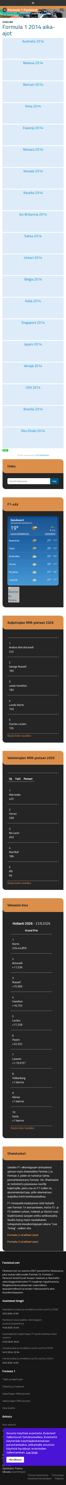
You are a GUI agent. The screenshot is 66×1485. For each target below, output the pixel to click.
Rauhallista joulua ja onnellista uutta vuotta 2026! (30, 1311)
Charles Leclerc (18, 724)
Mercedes (15, 794)
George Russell (17, 666)
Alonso (16, 1097)
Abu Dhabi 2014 (33, 430)
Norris (15, 944)
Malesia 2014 (33, 62)
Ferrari (13, 814)
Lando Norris (16, 705)
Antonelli (17, 963)
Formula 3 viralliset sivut (22, 1241)
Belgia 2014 (33, 279)
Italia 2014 (33, 300)
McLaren (14, 833)
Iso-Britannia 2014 (33, 214)
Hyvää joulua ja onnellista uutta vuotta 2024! (27, 1360)
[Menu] (62, 10)
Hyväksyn (15, 1459)
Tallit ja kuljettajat (12, 1379)
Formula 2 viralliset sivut (22, 1235)
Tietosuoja (57, 1475)
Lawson (16, 1059)
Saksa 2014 (33, 235)
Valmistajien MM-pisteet (16, 1401)
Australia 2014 (33, 41)
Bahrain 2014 (33, 84)
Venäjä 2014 (33, 365)
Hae (54, 481)
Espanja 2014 (33, 127)
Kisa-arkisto (9, 1424)
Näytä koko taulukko (19, 735)
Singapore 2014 (33, 322)
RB (10, 871)
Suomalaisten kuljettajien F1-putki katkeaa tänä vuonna (29, 1338)
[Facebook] (33, 3)
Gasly (15, 1116)
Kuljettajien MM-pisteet (16, 1393)
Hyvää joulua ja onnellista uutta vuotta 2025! (27, 1350)
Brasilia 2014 (33, 409)
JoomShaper (19, 1471)
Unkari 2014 (33, 257)
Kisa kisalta (8, 1408)
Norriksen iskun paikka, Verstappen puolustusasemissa (22, 1323)
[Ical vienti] (33, 450)
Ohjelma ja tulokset (13, 1386)
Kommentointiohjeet (40, 1478)
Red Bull (14, 852)
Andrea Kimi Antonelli (21, 647)
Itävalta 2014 (33, 192)
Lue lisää (31, 1452)
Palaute (59, 1478)
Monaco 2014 (33, 149)
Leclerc (16, 1020)
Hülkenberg (18, 1078)
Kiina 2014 (33, 106)
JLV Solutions (42, 455)
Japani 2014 (33, 344)
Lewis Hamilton (18, 685)
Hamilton (17, 1001)
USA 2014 (33, 387)
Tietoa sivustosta (38, 1475)
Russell (16, 982)
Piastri (16, 1039)
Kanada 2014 (33, 171)
